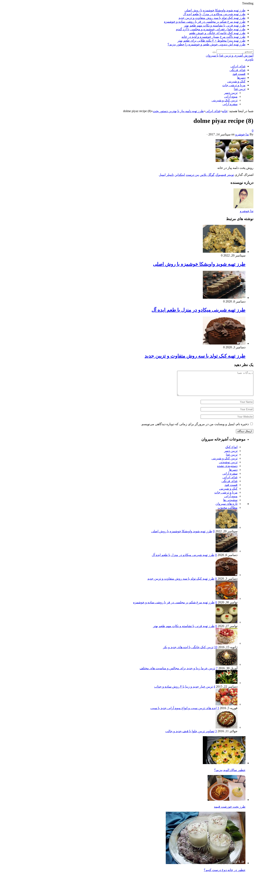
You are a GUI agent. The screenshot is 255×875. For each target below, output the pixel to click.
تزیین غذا (239, 89)
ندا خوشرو (242, 134)
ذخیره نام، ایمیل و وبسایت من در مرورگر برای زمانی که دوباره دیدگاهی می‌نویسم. (195, 424)
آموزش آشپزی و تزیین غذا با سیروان (229, 55)
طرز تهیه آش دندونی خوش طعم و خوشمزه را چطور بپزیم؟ (206, 44)
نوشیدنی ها (230, 500)
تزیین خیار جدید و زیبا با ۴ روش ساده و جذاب (183, 686)
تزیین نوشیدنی (228, 462)
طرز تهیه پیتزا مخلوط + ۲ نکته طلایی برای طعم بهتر (211, 40)
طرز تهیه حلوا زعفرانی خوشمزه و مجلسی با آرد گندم (210, 29)
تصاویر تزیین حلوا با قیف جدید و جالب (189, 731)
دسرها (241, 77)
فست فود (238, 73)
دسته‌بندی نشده (227, 466)
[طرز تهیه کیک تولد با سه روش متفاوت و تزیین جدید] (224, 343)
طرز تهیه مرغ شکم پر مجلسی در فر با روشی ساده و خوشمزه (204, 21)
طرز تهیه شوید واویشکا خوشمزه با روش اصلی (214, 10)
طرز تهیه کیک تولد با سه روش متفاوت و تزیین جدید (211, 18)
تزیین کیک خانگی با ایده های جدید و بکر (188, 647)
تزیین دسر (230, 92)
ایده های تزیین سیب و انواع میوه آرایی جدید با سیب (183, 708)
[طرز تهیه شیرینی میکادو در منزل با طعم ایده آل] (224, 297)
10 (215, 647)
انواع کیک (231, 447)
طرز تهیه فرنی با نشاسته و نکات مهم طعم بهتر (214, 25)
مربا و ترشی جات (233, 85)
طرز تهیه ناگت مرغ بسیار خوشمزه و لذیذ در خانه (213, 36)
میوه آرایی (230, 96)
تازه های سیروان (226, 503)
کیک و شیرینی (236, 81)
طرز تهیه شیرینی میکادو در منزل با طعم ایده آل (214, 14)
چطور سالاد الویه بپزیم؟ (229, 770)
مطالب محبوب (227, 507)
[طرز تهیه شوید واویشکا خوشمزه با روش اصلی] (224, 251)
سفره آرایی (230, 104)
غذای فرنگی (237, 70)
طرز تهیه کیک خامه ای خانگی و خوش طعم (217, 33)
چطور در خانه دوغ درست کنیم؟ (224, 870)
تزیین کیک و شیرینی (224, 100)
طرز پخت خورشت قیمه (229, 806)
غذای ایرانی (237, 66)
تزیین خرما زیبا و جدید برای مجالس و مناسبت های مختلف (177, 668)
